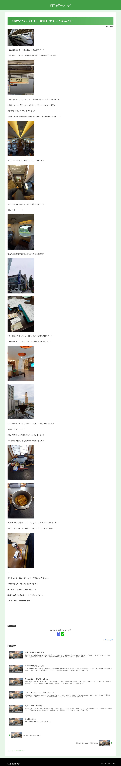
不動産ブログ (12, 625)
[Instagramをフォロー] (58, 634)
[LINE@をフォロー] (62, 634)
